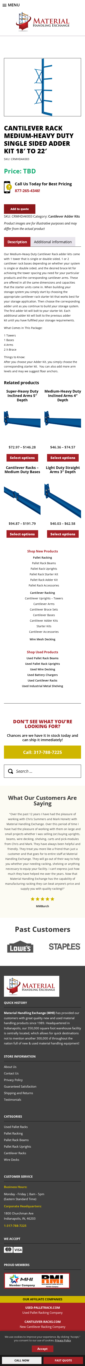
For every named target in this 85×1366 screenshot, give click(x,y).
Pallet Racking (42, 557)
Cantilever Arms (44, 604)
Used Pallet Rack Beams (42, 658)
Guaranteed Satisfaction (20, 1086)
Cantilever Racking (42, 593)
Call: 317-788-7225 (42, 752)
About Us (10, 1067)
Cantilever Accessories (44, 632)
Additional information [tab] (53, 241)
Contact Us (11, 1073)
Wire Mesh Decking (42, 639)
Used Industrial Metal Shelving (42, 686)
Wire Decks (11, 1160)
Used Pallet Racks (16, 1127)
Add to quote (19, 209)
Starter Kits (44, 626)
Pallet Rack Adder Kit (44, 580)
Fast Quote (63, 1360)
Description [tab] (17, 241)
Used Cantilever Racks (42, 680)
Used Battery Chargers (42, 675)
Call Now (21, 1360)
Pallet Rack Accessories (44, 585)
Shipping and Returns (18, 1093)
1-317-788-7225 (15, 1226)
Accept (42, 1349)
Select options (22, 457)
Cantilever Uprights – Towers (44, 598)
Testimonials (12, 1100)
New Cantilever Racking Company (42, 1327)
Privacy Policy (63, 1340)
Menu (14, 5)
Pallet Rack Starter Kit (44, 574)
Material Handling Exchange (42, 21)
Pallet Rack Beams (44, 563)
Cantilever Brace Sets (44, 609)
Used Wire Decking (42, 669)
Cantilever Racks (15, 1153)
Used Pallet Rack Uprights (42, 664)
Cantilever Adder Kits (64, 216)
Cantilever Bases (44, 615)
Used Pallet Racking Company (42, 1312)
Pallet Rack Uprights (44, 569)
